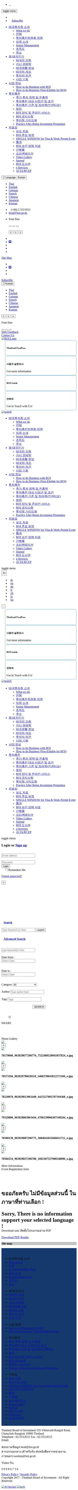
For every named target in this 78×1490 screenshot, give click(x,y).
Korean (13, 203)
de (12, 586)
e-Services (22, 167)
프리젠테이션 (24, 153)
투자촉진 (14, 93)
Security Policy (29, 1474)
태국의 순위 (16, 1298)
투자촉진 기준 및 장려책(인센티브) (38, 105)
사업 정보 (15, 83)
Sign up (21, 845)
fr (11, 589)
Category (6, 984)
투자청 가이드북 (26, 120)
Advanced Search (14, 938)
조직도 (20, 48)
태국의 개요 (23, 71)
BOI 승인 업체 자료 (28, 145)
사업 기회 (22, 79)
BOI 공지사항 (24, 116)
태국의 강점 (23, 60)
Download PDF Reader (15, 1237)
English (13, 187)
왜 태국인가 (16, 56)
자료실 (13, 127)
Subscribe (17, 20)
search (40, 930)
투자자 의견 (23, 75)
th (12, 580)
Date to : (6, 970)
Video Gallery (24, 157)
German (13, 190)
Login (6, 866)
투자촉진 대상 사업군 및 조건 (35, 101)
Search (8, 922)
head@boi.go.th (18, 212)
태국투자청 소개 (19, 27)
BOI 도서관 (23, 163)
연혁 (19, 34)
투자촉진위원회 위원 (29, 37)
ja (12, 596)
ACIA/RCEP (23, 170)
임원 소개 (22, 41)
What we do (23, 30)
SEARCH (39, 1007)
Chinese (13, 196)
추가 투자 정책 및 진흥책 (32, 97)
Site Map (6, 257)
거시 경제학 (23, 64)
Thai (11, 183)
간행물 (20, 149)
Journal (20, 160)
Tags (4, 999)
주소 (19, 52)
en (12, 583)
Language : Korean (15, 177)
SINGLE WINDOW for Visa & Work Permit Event (45, 138)
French (13, 193)
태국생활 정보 (25, 67)
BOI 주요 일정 (25, 135)
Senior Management (27, 45)
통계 (19, 142)
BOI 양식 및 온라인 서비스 (33, 112)
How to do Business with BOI (33, 86)
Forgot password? (11, 876)
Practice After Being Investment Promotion (40, 123)
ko (12, 599)
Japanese (14, 200)
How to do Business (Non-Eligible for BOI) (41, 90)
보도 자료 (22, 131)
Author (5, 991)
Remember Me (16, 869)
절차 (19, 108)
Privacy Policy (9, 1474)
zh (12, 593)
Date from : (8, 957)
